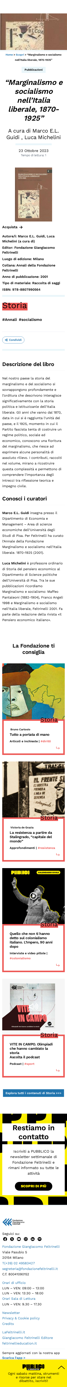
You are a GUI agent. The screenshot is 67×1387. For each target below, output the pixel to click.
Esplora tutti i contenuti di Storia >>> (33, 1093)
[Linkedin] (33, 1239)
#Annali (9, 319)
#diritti (46, 741)
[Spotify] (40, 1239)
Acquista (9, 227)
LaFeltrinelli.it (13, 1332)
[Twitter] (12, 1239)
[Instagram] (26, 1239)
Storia (14, 305)
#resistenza (46, 848)
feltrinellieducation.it (19, 1343)
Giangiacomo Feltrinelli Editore (27, 1338)
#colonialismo (20, 958)
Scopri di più (33, 1186)
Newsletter (11, 1313)
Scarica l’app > (13, 1358)
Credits (8, 1324)
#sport (29, 1064)
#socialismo (30, 319)
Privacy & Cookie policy (21, 1318)
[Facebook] (5, 1239)
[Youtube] (19, 1239)
